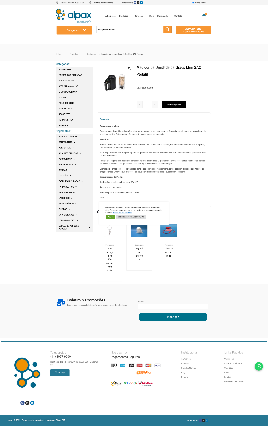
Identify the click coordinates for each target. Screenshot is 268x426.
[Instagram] (138, 2)
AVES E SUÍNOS (66, 164)
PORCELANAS (65, 108)
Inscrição (173, 316)
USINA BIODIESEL (67, 220)
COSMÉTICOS (65, 175)
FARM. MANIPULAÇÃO (69, 181)
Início (59, 54)
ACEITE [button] (110, 217)
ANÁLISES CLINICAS (68, 153)
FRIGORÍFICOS (65, 192)
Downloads (162, 16)
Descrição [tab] (104, 119)
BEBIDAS (63, 170)
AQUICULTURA (65, 159)
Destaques (91, 54)
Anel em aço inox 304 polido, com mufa (109, 259)
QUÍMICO (63, 209)
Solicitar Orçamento (174, 104)
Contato (178, 16)
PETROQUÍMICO (66, 203)
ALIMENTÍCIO (65, 148)
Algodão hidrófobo (139, 254)
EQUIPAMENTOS (66, 80)
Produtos (123, 16)
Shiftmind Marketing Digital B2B (51, 420)
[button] (129, 68)
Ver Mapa (61, 373)
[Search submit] (167, 29)
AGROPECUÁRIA (66, 136)
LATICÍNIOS (64, 198)
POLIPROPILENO (66, 103)
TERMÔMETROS (66, 120)
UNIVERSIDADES (66, 215)
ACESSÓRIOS (65, 69)
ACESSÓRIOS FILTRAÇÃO (70, 75)
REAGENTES (64, 114)
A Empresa (110, 16)
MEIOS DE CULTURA (68, 92)
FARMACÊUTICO (66, 187)
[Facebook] (135, 2)
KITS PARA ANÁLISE (68, 86)
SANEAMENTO (65, 142)
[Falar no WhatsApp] (259, 366)
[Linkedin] (141, 2)
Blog (151, 16)
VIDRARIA (63, 125)
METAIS (62, 97)
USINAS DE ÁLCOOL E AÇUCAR (69, 227)
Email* (141, 301)
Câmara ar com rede (169, 252)
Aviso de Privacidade (122, 212)
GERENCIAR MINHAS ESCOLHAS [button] (131, 217)
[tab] (104, 120)
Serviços (139, 16)
